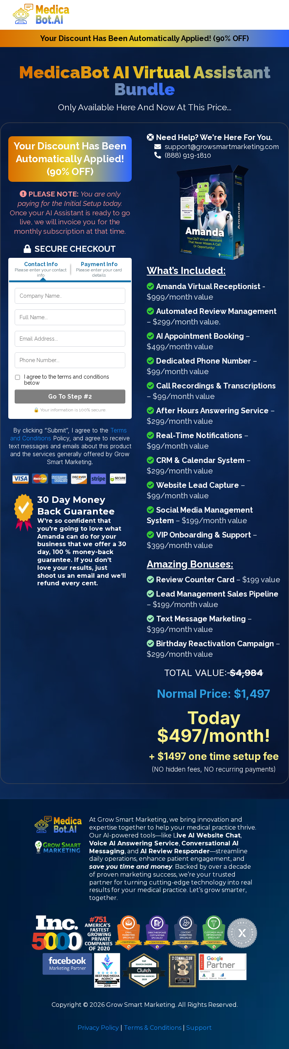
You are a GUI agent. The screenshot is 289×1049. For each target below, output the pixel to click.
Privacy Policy (98, 1027)
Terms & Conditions (152, 1027)
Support (199, 1027)
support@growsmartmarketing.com (222, 147)
